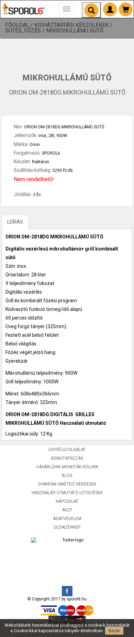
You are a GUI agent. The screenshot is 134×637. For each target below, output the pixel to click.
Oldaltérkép (67, 527)
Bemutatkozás (67, 458)
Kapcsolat (67, 501)
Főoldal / (19, 25)
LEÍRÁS (15, 222)
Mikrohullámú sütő (74, 30)
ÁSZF (67, 510)
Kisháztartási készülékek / (74, 25)
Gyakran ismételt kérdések (67, 484)
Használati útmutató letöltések (67, 492)
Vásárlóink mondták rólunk (67, 466)
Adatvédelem (67, 518)
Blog (67, 475)
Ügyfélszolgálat (67, 449)
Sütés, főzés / (25, 30)
